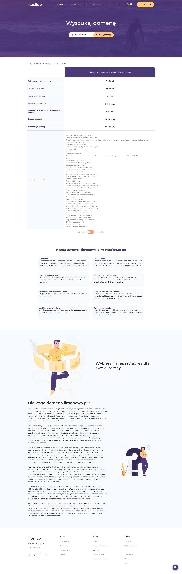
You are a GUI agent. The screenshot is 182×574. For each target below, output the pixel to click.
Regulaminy (129, 555)
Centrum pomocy (131, 546)
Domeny (48, 63)
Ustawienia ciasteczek (34, 547)
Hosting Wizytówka (99, 546)
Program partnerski (99, 559)
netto (80, 232)
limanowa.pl (61, 63)
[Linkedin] (41, 556)
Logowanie (144, 4)
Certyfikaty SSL (98, 555)
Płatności (128, 559)
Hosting (95, 542)
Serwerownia (65, 550)
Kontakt (128, 542)
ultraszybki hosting (127, 294)
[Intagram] (36, 556)
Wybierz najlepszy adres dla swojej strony (122, 365)
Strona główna (35, 63)
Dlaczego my (97, 4)
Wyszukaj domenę (103, 35)
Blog (109, 4)
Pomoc (119, 4)
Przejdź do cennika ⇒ (79, 265)
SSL (85, 4)
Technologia (64, 546)
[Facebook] (30, 556)
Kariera (62, 555)
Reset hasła (129, 563)
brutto (101, 232)
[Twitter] (46, 556)
